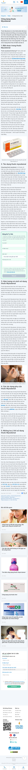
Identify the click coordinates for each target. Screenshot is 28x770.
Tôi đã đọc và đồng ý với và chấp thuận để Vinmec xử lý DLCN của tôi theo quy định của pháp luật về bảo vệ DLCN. (15, 682)
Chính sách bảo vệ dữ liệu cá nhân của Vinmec (14, 757)
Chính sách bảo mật (11, 272)
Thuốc (9, 15)
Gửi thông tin (14, 686)
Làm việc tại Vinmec (7, 716)
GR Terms (14, 760)
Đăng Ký (14, 276)
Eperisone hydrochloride (6, 498)
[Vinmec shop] (19, 725)
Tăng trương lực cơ (5, 500)
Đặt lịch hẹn (17, 716)
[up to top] (25, 758)
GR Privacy (14, 759)
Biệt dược (12, 497)
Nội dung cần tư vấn (6, 259)
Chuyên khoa (18, 710)
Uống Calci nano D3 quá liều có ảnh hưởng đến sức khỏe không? (12, 617)
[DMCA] (14, 752)
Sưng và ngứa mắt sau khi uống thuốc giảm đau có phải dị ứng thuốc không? (13, 641)
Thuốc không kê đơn (15, 495)
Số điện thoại (5, 248)
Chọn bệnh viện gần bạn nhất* (9, 667)
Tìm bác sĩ (5, 714)
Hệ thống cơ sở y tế (7, 712)
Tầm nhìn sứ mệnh (7, 710)
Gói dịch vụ (17, 712)
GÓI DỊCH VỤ (15, 484)
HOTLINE (5, 484)
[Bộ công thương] (14, 748)
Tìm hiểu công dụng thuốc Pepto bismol (13, 572)
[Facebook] (22, 493)
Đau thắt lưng (14, 500)
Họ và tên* (4, 658)
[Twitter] (24, 493)
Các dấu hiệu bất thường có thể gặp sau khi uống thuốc (13, 549)
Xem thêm (4, 529)
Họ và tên (4, 243)
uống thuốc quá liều (5, 495)
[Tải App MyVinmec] (7, 726)
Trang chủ (3, 15)
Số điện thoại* (5, 663)
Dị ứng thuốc (16, 498)
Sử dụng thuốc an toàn (17, 15)
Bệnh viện (4, 254)
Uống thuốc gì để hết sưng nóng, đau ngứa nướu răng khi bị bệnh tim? (13, 525)
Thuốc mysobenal (5, 497)
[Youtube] (11, 735)
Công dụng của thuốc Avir (9, 594)
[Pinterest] (26, 493)
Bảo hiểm (17, 714)
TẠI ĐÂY (8, 486)
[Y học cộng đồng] (13, 739)
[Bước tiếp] (13, 742)
